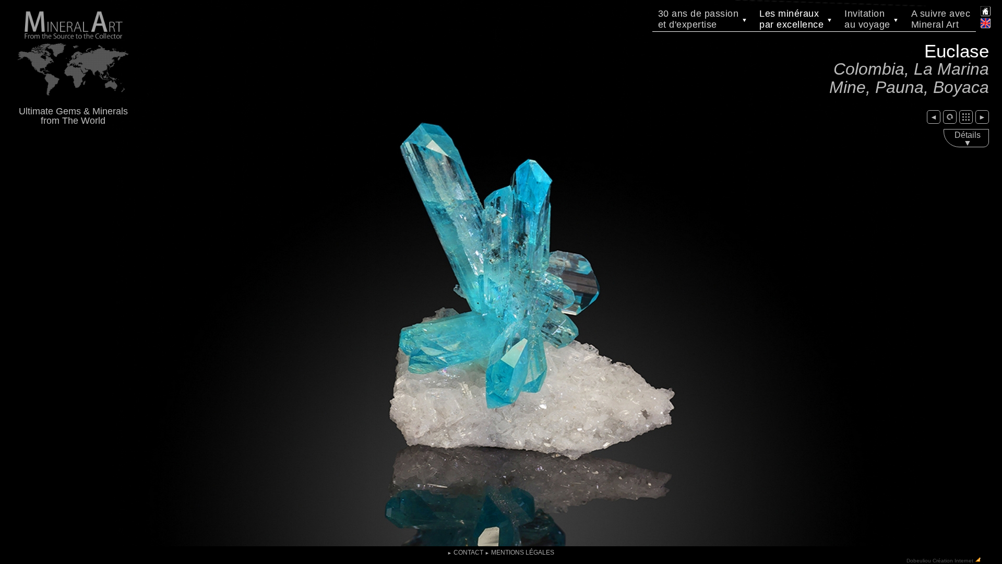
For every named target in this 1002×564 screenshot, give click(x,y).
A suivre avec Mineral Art (941, 19)
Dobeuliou (918, 560)
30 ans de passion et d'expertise (703, 19)
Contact (465, 552)
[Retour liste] (966, 117)
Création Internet (953, 560)
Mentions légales (519, 552)
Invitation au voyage (871, 19)
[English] (986, 26)
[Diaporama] (950, 117)
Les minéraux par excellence (795, 19)
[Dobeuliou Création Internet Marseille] (978, 560)
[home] (986, 14)
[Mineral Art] (73, 101)
